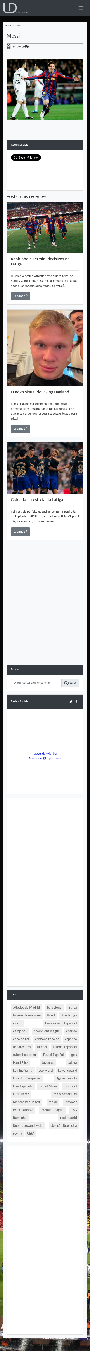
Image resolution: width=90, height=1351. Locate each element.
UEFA (30, 1133)
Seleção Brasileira (64, 1126)
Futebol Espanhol (65, 1047)
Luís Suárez (21, 1094)
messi (53, 1102)
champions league (47, 1031)
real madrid (68, 1118)
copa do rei (21, 1039)
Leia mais (20, 296)
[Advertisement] (45, 620)
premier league (52, 1110)
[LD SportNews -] (15, 8)
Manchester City (65, 1094)
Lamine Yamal (23, 1070)
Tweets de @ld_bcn (45, 753)
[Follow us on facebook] (76, 701)
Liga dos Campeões (26, 1078)
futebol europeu (24, 1055)
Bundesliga (69, 1015)
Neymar (71, 1102)
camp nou (20, 1031)
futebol (42, 1047)
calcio (17, 1023)
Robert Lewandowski (27, 1126)
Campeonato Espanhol (61, 1023)
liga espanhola (66, 1078)
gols (74, 1055)
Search (72, 683)
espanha (71, 1039)
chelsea (71, 1031)
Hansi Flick (20, 1063)
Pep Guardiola (23, 1110)
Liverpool (70, 1086)
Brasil (51, 1015)
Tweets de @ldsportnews (45, 758)
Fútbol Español (53, 1055)
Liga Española (23, 1086)
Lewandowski (67, 1070)
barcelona (54, 1007)
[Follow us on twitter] (71, 701)
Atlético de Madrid (26, 1007)
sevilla (17, 1133)
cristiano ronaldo (47, 1039)
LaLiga (72, 1063)
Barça (73, 1007)
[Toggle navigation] (81, 8)
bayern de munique (27, 1015)
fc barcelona (22, 1047)
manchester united (26, 1102)
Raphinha (19, 1118)
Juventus (48, 1063)
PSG (74, 1110)
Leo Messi (46, 1070)
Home (8, 26)
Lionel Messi (48, 1086)
